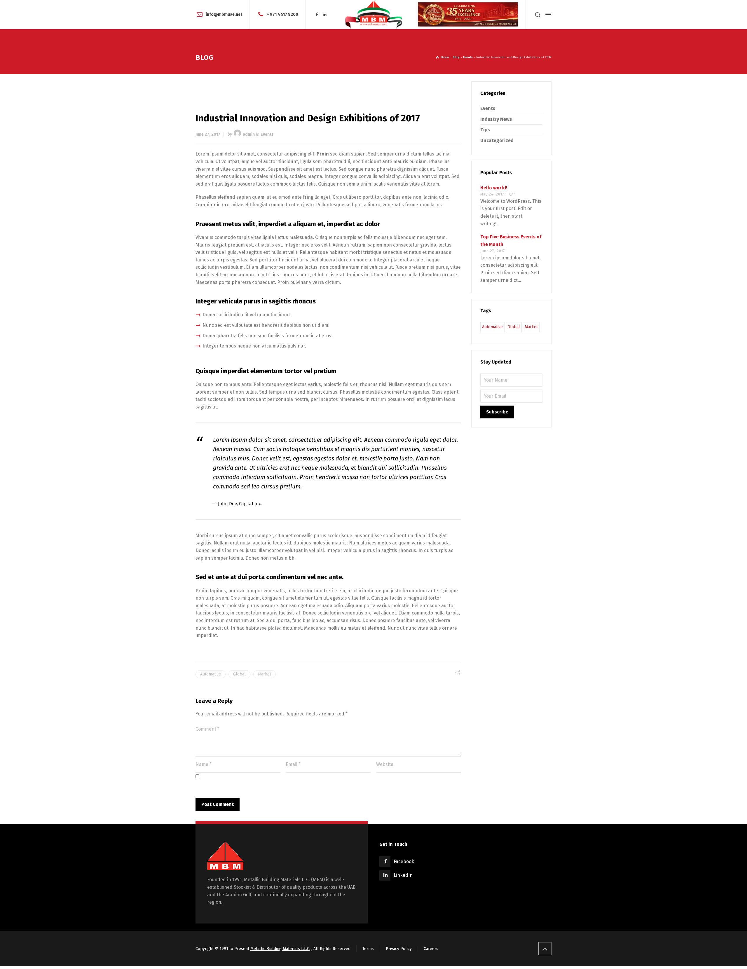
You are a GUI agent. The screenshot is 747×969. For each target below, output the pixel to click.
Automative (210, 674)
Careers (431, 948)
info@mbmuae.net (224, 14)
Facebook (404, 861)
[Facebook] (317, 14)
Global (239, 674)
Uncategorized (497, 140)
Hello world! (493, 188)
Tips (485, 129)
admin (249, 134)
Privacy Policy (399, 948)
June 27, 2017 (208, 134)
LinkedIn (403, 875)
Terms (368, 948)
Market (264, 674)
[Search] (538, 14)
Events (267, 134)
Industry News (496, 119)
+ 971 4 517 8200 (282, 14)
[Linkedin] (325, 14)
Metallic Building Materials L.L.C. (280, 948)
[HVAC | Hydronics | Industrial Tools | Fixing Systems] (373, 14)
